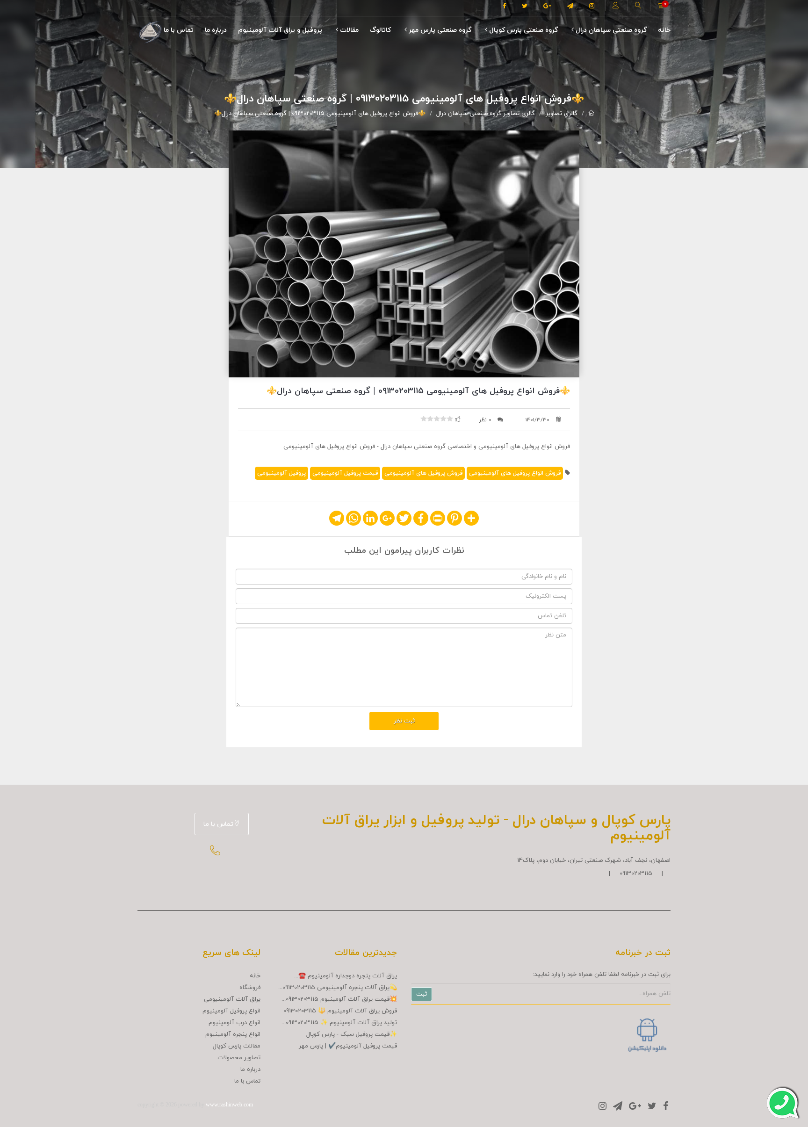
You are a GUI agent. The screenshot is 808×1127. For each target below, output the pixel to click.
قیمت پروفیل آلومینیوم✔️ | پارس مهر (348, 1046)
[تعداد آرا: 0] (423, 418)
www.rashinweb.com (229, 1104)
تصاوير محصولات (238, 1058)
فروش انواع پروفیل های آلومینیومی (515, 473)
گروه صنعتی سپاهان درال (610, 30)
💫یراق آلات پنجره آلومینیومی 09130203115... (337, 987)
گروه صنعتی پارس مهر (439, 30)
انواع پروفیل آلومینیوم (231, 1011)
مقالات (348, 30)
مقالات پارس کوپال (236, 1046)
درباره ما (216, 30)
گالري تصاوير (561, 113)
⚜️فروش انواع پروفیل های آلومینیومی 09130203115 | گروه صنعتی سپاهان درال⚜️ (320, 113)
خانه (664, 30)
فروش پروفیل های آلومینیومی (423, 473)
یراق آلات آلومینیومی (232, 999)
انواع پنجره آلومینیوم (232, 1034)
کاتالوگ (380, 30)
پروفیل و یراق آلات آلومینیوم (280, 30)
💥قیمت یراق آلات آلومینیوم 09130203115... (339, 999)
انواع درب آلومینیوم (234, 1023)
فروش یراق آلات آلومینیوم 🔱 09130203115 (340, 1011)
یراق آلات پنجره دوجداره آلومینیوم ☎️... (345, 976)
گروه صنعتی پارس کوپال (522, 30)
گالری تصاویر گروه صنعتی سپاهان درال (485, 113)
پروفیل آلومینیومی (281, 473)
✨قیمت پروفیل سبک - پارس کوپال (351, 1034)
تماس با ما (179, 30)
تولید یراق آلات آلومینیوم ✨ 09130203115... (339, 1023)
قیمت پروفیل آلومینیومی (345, 473)
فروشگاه (249, 987)
